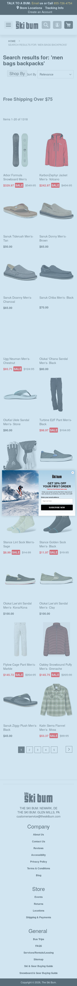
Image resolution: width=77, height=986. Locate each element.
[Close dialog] (72, 472)
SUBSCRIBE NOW (57, 507)
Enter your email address (50, 497)
